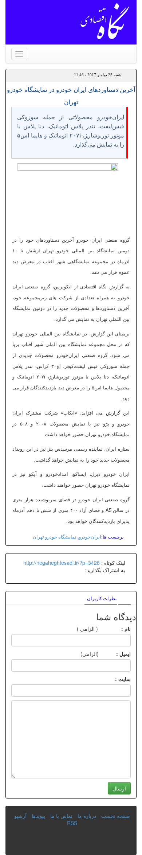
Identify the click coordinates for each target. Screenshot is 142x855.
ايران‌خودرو (90, 537)
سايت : (115, 679)
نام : (115, 628)
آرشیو (20, 815)
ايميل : (115, 653)
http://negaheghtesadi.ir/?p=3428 (61, 562)
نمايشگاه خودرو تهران (54, 537)
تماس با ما (61, 815)
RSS (72, 823)
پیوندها (38, 815)
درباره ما (87, 815)
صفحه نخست (115, 815)
